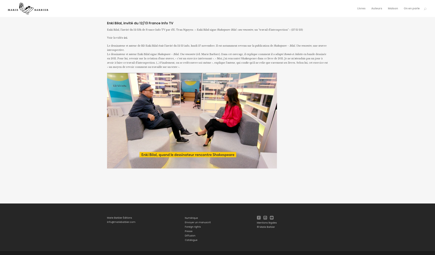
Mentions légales (267, 222)
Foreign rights (193, 226)
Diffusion (190, 235)
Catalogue (191, 240)
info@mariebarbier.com (121, 222)
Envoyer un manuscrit (198, 222)
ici (125, 37)
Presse (189, 231)
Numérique (191, 218)
